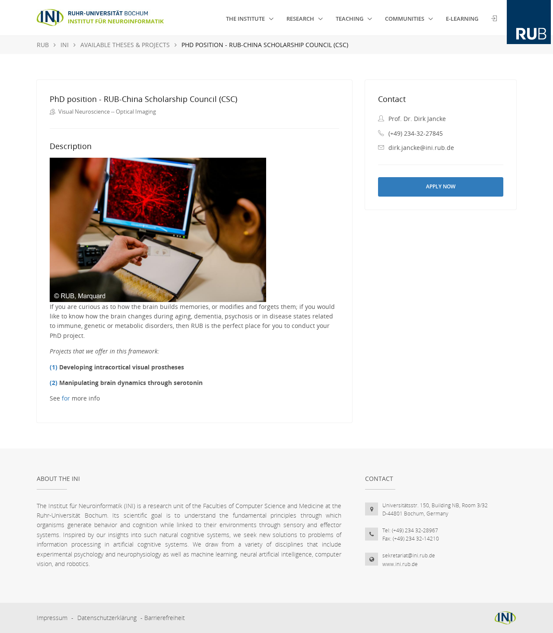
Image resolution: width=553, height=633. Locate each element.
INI (64, 45)
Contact (379, 478)
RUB (43, 45)
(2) (53, 383)
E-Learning (462, 18)
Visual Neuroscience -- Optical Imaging (107, 111)
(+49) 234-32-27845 (415, 133)
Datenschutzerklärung (107, 618)
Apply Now (440, 186)
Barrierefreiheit (164, 618)
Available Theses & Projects (125, 45)
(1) (53, 367)
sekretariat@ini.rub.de (408, 555)
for (66, 398)
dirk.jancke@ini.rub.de (421, 147)
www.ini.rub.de (400, 564)
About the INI (58, 478)
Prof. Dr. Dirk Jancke (417, 119)
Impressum (52, 618)
